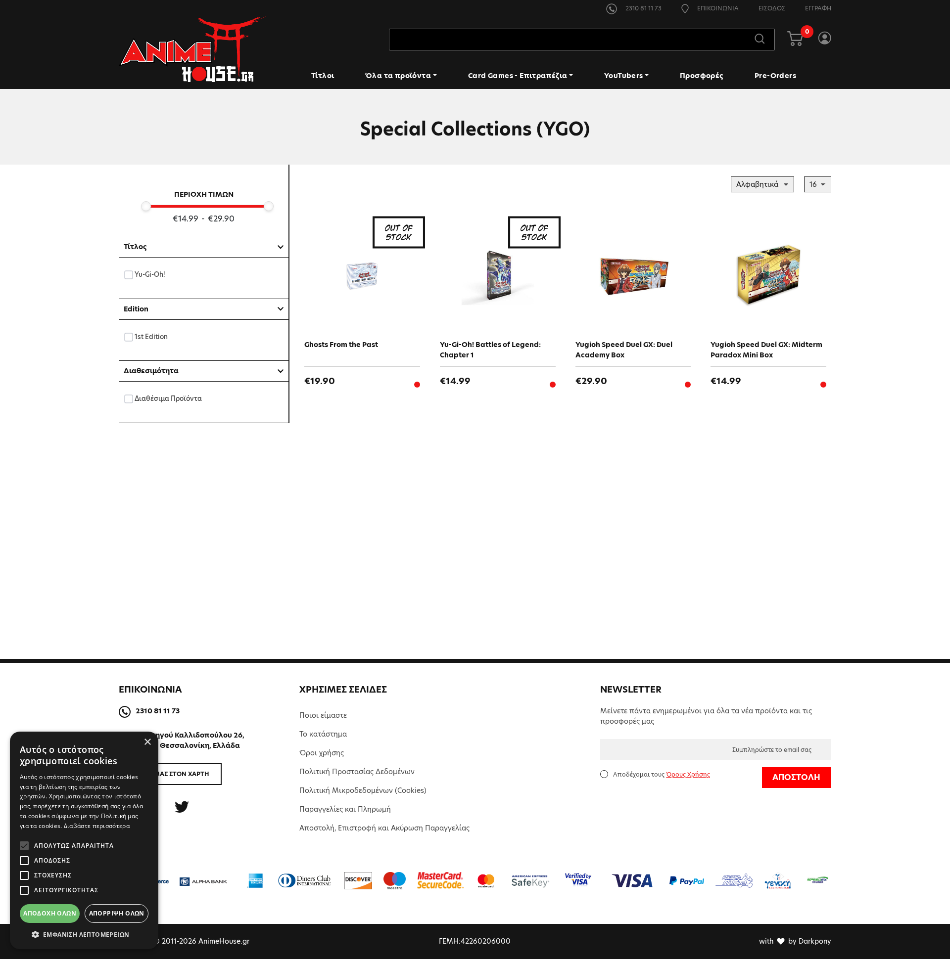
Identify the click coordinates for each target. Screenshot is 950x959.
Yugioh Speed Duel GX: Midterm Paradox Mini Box (766, 350)
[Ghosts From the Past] (362, 275)
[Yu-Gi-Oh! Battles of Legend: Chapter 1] (498, 275)
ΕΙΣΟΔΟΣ (772, 8)
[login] (824, 39)
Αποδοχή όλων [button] (49, 913)
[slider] (146, 206)
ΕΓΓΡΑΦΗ (818, 8)
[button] (84, 934)
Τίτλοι (322, 76)
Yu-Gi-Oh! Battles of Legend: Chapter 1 (490, 350)
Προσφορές (701, 76)
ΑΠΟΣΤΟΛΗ (796, 777)
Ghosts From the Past (341, 344)
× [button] (147, 742)
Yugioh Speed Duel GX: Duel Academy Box (623, 350)
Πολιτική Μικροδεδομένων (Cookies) (363, 790)
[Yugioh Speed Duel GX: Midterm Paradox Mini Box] (768, 275)
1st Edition (151, 336)
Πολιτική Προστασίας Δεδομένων (357, 772)
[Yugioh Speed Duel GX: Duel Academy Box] (633, 275)
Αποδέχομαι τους (661, 774)
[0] (795, 39)
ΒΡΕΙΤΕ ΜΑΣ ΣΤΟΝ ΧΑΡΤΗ (170, 774)
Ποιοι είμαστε (323, 715)
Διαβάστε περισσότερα (97, 826)
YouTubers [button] (623, 76)
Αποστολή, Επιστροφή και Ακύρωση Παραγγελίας (384, 828)
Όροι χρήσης (321, 753)
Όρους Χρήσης (688, 774)
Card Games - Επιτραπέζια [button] (518, 76)
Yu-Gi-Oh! (150, 274)
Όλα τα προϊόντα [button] (398, 76)
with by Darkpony (795, 941)
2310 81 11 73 (643, 8)
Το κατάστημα (323, 734)
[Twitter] (182, 807)
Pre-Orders (775, 76)
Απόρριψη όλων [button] (116, 913)
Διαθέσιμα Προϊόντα (168, 398)
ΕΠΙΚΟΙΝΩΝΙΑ (717, 8)
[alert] (84, 840)
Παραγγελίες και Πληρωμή (345, 809)
